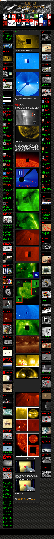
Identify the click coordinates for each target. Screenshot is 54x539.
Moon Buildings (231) (36, 27)
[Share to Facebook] (30, 498)
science (27, 499)
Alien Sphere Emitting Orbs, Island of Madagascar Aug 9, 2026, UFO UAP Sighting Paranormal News (7, 194)
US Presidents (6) (24, 27)
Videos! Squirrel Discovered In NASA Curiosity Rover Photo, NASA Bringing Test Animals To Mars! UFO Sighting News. (46, 121)
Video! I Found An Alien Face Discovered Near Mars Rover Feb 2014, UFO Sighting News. (46, 186)
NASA (25, 499)
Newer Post (16, 503)
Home (4, 27)
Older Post (37, 503)
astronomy (21, 499)
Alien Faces (8, 27)
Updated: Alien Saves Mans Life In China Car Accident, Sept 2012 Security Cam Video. (46, 140)
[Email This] (28, 498)
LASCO (24, 499)
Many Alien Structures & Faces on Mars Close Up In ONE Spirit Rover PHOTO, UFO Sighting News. (46, 177)
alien (17, 499)
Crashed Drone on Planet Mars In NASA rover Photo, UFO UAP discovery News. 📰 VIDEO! (7, 165)
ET (22, 499)
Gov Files (12, 27)
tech (35, 499)
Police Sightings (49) (43, 27)
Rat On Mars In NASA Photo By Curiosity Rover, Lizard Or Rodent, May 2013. (46, 149)
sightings (32, 499)
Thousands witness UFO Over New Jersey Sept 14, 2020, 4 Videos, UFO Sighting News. (46, 102)
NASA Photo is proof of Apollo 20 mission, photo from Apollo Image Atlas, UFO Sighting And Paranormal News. (46, 130)
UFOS (15, 500)
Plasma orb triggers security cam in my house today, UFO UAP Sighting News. (7, 135)
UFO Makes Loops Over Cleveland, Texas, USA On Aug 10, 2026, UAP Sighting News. (7, 125)
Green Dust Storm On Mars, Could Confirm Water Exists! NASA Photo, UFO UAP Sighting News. (7, 155)
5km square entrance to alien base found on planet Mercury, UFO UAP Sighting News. (7, 115)
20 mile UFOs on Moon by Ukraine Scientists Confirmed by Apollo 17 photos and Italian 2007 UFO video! (7, 144)
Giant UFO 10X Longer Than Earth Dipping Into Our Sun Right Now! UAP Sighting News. (7, 185)
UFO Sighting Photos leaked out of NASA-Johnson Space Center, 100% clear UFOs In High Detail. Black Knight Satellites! (46, 158)
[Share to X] (29, 498)
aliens (19, 499)
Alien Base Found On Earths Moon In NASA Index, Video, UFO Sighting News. (46, 168)
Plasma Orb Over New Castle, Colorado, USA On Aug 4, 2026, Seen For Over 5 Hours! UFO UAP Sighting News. (7, 174)
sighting (29, 499)
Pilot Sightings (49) (30, 27)
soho (33, 499)
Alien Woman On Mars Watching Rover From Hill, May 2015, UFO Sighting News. (46, 111)
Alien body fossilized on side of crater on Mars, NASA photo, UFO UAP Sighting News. (7, 204)
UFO (37, 499)
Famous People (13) (17, 27)
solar (34, 499)
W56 (16, 500)
